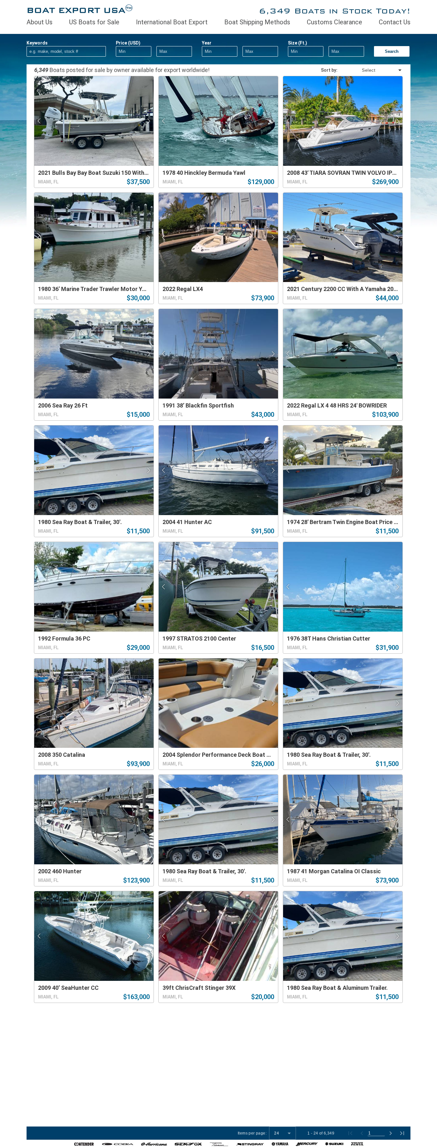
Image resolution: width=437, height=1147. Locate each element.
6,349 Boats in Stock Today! (334, 11)
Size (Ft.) (297, 42)
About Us (39, 22)
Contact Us (394, 22)
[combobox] (370, 70)
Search (392, 51)
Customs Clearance (334, 22)
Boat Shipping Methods (257, 22)
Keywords (37, 42)
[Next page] (390, 1133)
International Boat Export (172, 22)
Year (206, 42)
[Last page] (402, 1133)
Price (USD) (128, 42)
